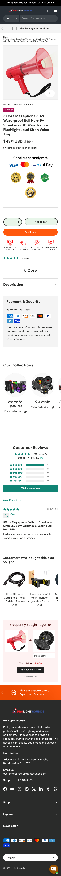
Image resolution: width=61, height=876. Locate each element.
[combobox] (30, 18)
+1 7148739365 (25, 780)
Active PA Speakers (15, 404)
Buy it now (30, 232)
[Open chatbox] (53, 869)
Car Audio (42, 402)
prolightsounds (18, 868)
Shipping (7, 147)
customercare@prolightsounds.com (24, 773)
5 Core (6, 104)
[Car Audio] (42, 385)
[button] (48, 10)
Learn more (27, 2)
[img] (11, 509)
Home (6, 37)
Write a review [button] (30, 488)
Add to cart (41, 221)
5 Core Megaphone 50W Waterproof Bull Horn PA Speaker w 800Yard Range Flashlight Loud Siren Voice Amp (29, 40)
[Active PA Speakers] (15, 385)
